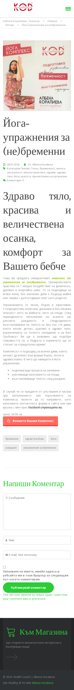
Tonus (34, 168)
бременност (47, 168)
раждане (11, 447)
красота (26, 176)
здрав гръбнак (34, 438)
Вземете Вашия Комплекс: (33, 421)
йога (17, 176)
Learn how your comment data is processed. (35, 597)
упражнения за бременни (39, 447)
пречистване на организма (49, 176)
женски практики (34, 172)
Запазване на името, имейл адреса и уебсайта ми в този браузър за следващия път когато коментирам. (35, 575)
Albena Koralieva (42, 683)
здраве (51, 172)
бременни (12, 438)
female (25, 168)
